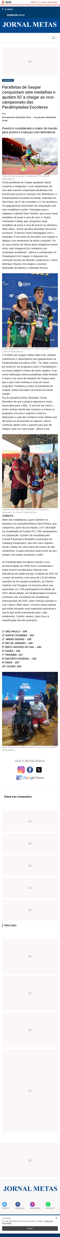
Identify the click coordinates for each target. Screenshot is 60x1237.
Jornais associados (49, 2)
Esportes (7, 80)
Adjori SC (35, 2)
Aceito (30, 1228)
